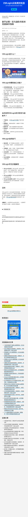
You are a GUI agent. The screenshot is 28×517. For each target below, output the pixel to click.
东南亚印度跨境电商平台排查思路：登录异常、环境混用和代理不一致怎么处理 (14, 406)
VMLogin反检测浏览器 (14, 3)
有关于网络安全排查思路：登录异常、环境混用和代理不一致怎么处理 (14, 349)
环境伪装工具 (11, 16)
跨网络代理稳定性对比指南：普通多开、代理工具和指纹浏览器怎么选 (14, 356)
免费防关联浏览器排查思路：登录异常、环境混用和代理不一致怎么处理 (14, 363)
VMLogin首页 (5, 16)
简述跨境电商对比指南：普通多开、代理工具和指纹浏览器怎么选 (14, 367)
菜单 (15, 9)
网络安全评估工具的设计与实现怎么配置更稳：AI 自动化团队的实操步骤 (14, 384)
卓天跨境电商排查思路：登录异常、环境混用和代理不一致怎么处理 (14, 391)
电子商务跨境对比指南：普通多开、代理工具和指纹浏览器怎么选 (14, 388)
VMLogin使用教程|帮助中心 (14, 311)
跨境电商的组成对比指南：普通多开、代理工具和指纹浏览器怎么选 (14, 402)
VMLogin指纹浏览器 (11, 197)
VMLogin (14, 28)
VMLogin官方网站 (14, 120)
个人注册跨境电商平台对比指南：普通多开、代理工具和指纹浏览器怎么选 (13, 413)
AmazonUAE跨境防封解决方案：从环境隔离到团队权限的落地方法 (14, 377)
